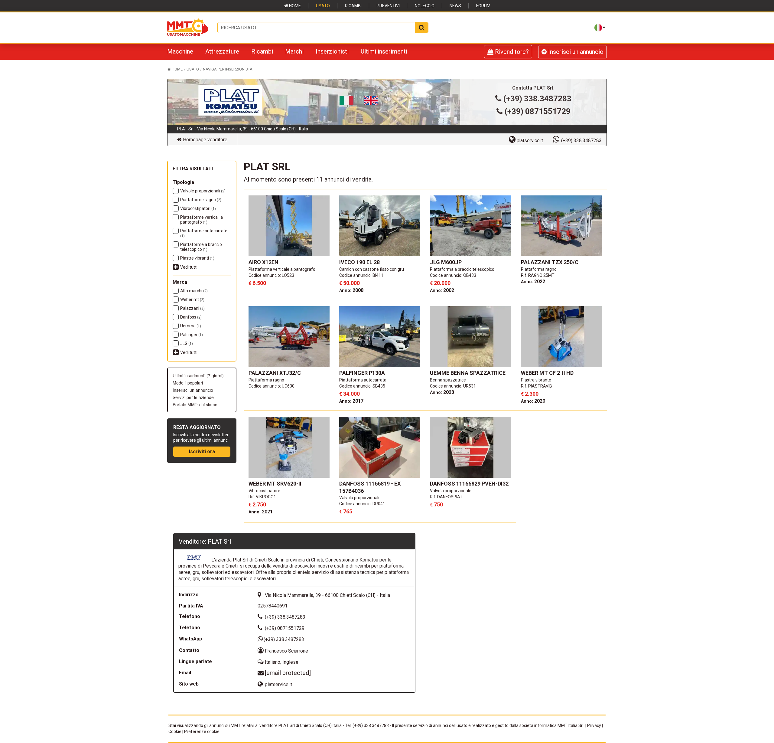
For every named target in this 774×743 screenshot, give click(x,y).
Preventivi (388, 5)
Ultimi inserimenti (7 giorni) (198, 375)
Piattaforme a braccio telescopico (201, 247)
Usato (323, 5)
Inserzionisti (332, 51)
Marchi (294, 51)
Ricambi (353, 5)
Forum (483, 5)
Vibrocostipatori (198, 208)
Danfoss (191, 317)
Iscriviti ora (202, 451)
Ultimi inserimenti (384, 51)
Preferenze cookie (202, 731)
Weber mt (192, 299)
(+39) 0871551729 (537, 111)
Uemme (190, 325)
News (455, 5)
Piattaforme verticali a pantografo (201, 219)
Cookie (174, 731)
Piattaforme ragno (200, 199)
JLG (186, 343)
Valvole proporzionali (203, 190)
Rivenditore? (511, 51)
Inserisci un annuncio (575, 51)
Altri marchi (194, 290)
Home (294, 5)
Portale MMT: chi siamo (195, 404)
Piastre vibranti (197, 258)
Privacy (594, 725)
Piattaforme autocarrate (203, 233)
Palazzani (192, 308)
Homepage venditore (204, 139)
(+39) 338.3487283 (537, 98)
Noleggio (424, 5)
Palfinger (191, 334)
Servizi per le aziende (193, 397)
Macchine (180, 51)
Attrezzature (222, 51)
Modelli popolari (188, 383)
